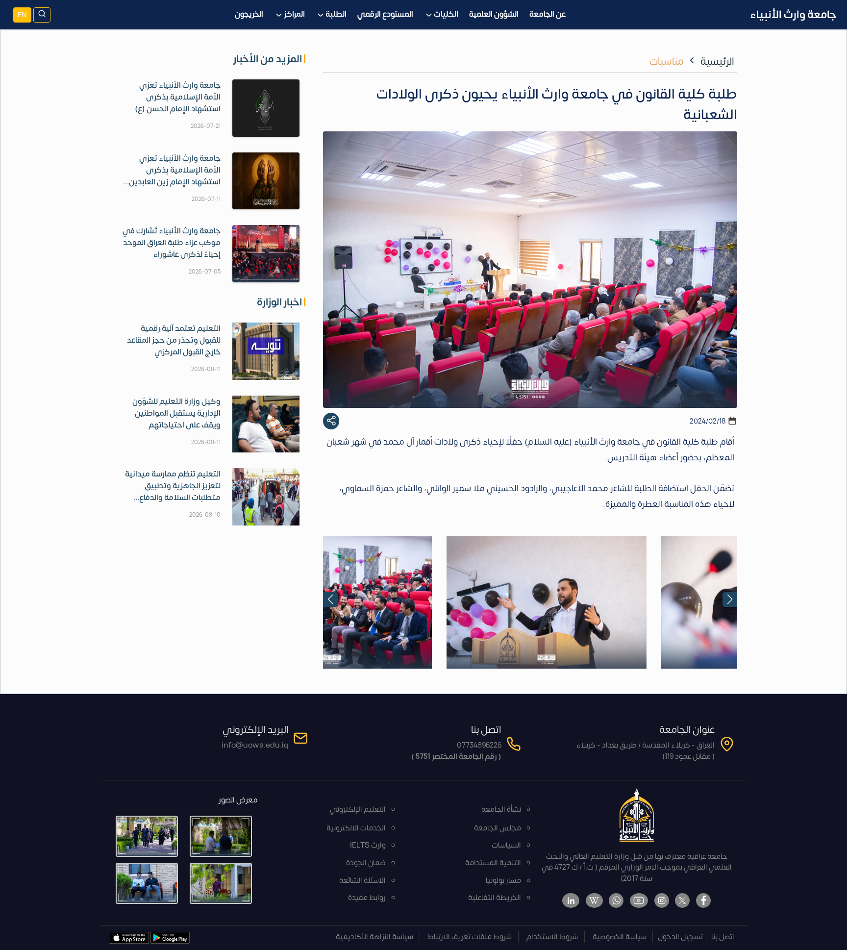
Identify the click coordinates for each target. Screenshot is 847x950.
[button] (330, 599)
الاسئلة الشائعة (362, 881)
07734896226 (479, 745)
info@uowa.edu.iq (255, 745)
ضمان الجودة (366, 863)
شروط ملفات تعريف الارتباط (469, 937)
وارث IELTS (368, 845)
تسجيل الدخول (680, 937)
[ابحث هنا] (41, 15)
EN (22, 15)
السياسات (506, 845)
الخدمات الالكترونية (356, 828)
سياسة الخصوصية (620, 937)
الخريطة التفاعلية (494, 898)
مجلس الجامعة (497, 828)
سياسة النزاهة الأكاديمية (374, 937)
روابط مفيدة (367, 898)
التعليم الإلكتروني (358, 809)
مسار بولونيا (503, 881)
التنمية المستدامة (493, 863)
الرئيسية (717, 61)
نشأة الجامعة (501, 809)
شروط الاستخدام (552, 937)
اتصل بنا (722, 937)
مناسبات (666, 61)
